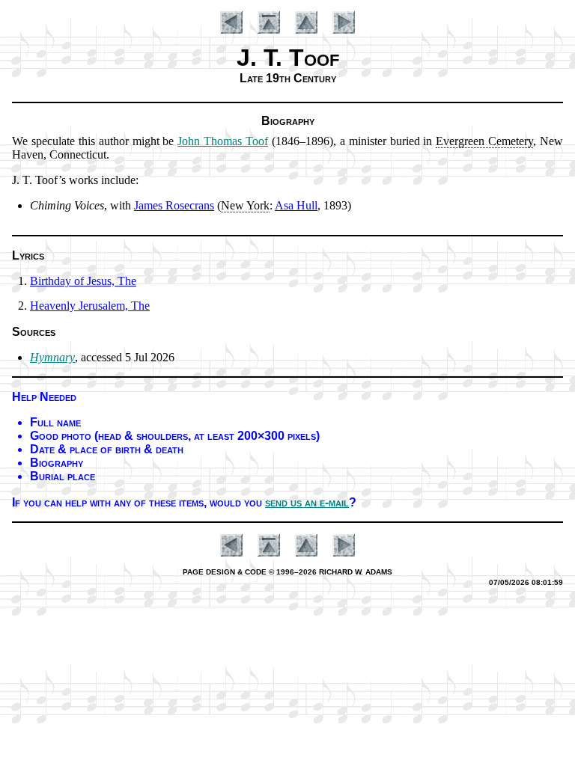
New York (245, 205)
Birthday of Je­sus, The (83, 281)
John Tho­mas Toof (222, 141)
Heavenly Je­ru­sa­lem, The (90, 305)
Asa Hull (296, 205)
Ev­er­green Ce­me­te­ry (484, 141)
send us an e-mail (307, 502)
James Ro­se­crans (174, 205)
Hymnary (52, 357)
